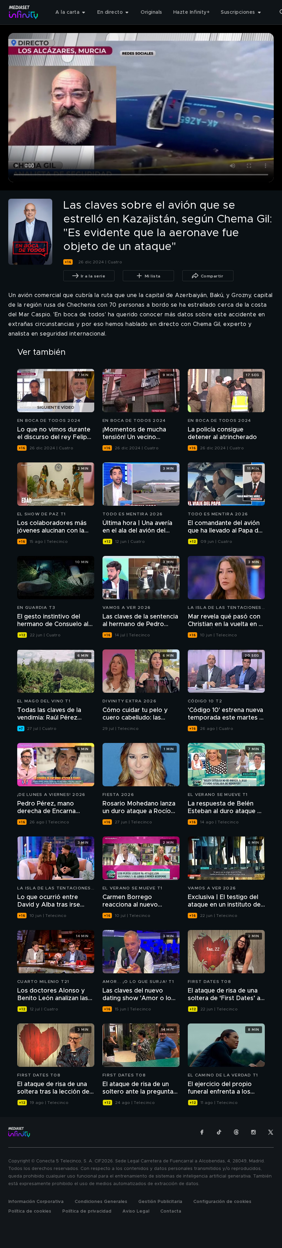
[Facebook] (202, 1132)
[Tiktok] (219, 1132)
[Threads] (236, 1132)
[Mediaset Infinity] (23, 12)
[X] (271, 1132)
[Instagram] (253, 1132)
